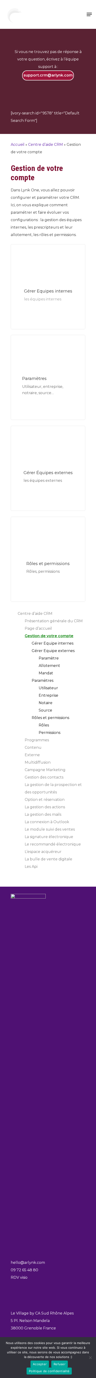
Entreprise (48, 695)
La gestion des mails (43, 814)
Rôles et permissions (50, 718)
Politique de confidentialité (49, 1371)
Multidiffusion (38, 762)
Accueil (17, 144)
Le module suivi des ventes (50, 829)
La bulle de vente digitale (48, 859)
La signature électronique (49, 837)
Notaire (45, 703)
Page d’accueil (38, 628)
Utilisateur (48, 688)
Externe (32, 755)
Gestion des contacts (44, 777)
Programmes (37, 740)
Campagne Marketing (45, 770)
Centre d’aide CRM (45, 144)
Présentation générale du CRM (54, 621)
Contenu (33, 747)
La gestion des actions (45, 807)
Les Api (31, 866)
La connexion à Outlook (47, 822)
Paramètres (42, 680)
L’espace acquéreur (43, 851)
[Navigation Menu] (89, 14)
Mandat (46, 673)
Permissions (49, 732)
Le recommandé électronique (53, 844)
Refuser (59, 1364)
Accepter (40, 1364)
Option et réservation (45, 799)
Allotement (49, 665)
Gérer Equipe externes (53, 651)
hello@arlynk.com (28, 1262)
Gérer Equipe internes (52, 643)
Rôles (44, 725)
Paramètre (49, 658)
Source (45, 710)
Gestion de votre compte (49, 636)
